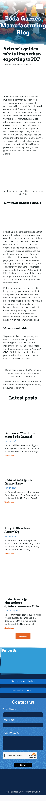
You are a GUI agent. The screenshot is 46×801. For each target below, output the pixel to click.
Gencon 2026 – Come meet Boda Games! (19, 434)
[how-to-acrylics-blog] (23, 507)
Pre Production (27, 64)
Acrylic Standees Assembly (17, 529)
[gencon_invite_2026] (23, 407)
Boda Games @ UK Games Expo (18, 481)
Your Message (11, 732)
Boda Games (17, 64)
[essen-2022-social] (23, 558)
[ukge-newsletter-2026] (23, 460)
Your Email (10, 719)
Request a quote (21, 690)
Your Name (10, 709)
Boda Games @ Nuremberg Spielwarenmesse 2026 (21, 602)
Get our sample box (23, 681)
